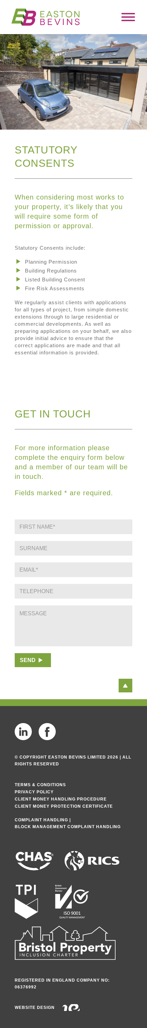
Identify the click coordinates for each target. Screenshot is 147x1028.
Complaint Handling (41, 820)
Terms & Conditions (40, 784)
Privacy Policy (34, 792)
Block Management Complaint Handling (68, 826)
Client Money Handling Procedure (61, 799)
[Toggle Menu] (128, 17)
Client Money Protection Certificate (64, 806)
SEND (28, 660)
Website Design (35, 1007)
